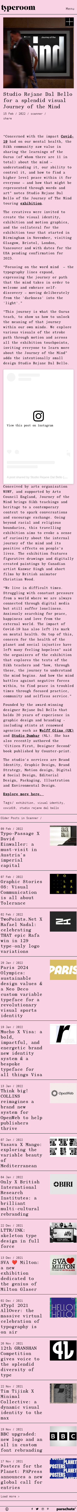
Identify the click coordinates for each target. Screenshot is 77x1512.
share (7, 118)
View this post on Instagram (30, 425)
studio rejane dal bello (39, 808)
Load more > (10, 1496)
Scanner (37, 114)
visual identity (50, 803)
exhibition (24, 803)
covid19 (9, 808)
